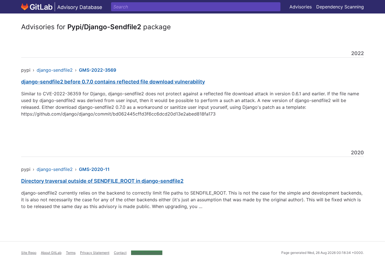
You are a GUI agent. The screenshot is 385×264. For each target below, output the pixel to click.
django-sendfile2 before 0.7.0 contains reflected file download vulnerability (113, 82)
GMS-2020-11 (94, 169)
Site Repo (28, 253)
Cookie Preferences (146, 253)
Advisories (300, 7)
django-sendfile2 (55, 70)
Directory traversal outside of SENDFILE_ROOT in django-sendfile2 (102, 181)
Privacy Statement (94, 253)
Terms (71, 253)
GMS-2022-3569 (97, 70)
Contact (120, 253)
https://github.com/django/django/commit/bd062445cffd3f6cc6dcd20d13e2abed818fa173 (118, 114)
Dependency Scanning (340, 7)
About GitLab (51, 253)
